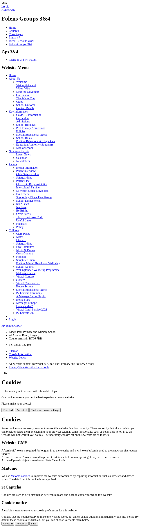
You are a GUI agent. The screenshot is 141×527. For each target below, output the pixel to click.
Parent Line (23, 180)
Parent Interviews (26, 170)
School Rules (24, 137)
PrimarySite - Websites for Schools (29, 367)
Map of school (24, 147)
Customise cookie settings (45, 410)
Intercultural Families (28, 187)
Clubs (19, 101)
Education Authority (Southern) (34, 144)
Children (14, 30)
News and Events (19, 151)
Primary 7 (14, 37)
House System (24, 286)
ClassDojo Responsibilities (31, 184)
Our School (23, 95)
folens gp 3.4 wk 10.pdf (23, 59)
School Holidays (25, 124)
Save (33, 523)
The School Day (25, 98)
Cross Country (24, 253)
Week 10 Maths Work (21, 40)
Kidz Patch (22, 203)
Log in (5, 6)
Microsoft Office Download (32, 190)
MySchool (7, 325)
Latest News (23, 154)
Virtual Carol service (28, 283)
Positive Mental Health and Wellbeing (38, 263)
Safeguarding (24, 177)
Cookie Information (20, 354)
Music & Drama (25, 250)
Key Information (18, 111)
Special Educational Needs (31, 134)
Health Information (27, 167)
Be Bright (22, 210)
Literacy (21, 240)
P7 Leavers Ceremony (29, 293)
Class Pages (16, 34)
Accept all (22, 410)
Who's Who (23, 88)
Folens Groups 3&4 (20, 44)
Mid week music (25, 273)
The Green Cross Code (29, 217)
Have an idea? (24, 306)
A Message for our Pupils (31, 296)
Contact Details (25, 108)
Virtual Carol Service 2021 (31, 309)
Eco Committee (25, 246)
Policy (20, 227)
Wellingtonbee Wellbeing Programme (37, 269)
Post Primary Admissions (30, 128)
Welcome (21, 81)
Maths (19, 236)
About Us (14, 78)
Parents (13, 164)
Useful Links (23, 220)
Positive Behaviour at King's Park (35, 141)
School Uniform (25, 104)
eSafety (20, 279)
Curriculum (22, 118)
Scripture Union (25, 260)
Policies (20, 131)
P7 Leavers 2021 (26, 312)
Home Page (8, 9)
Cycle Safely (23, 213)
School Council (25, 266)
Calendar (21, 157)
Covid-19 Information (28, 114)
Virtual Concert (25, 276)
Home (12, 27)
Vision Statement (26, 85)
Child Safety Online (27, 174)
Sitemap (13, 350)
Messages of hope (26, 302)
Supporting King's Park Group (34, 197)
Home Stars (23, 299)
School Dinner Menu (28, 200)
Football (21, 256)
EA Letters (22, 194)
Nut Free (21, 207)
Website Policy (17, 357)
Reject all (8, 410)
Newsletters (23, 161)
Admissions (23, 121)
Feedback (21, 223)
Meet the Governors (27, 91)
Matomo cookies (20, 476)
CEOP (18, 325)
